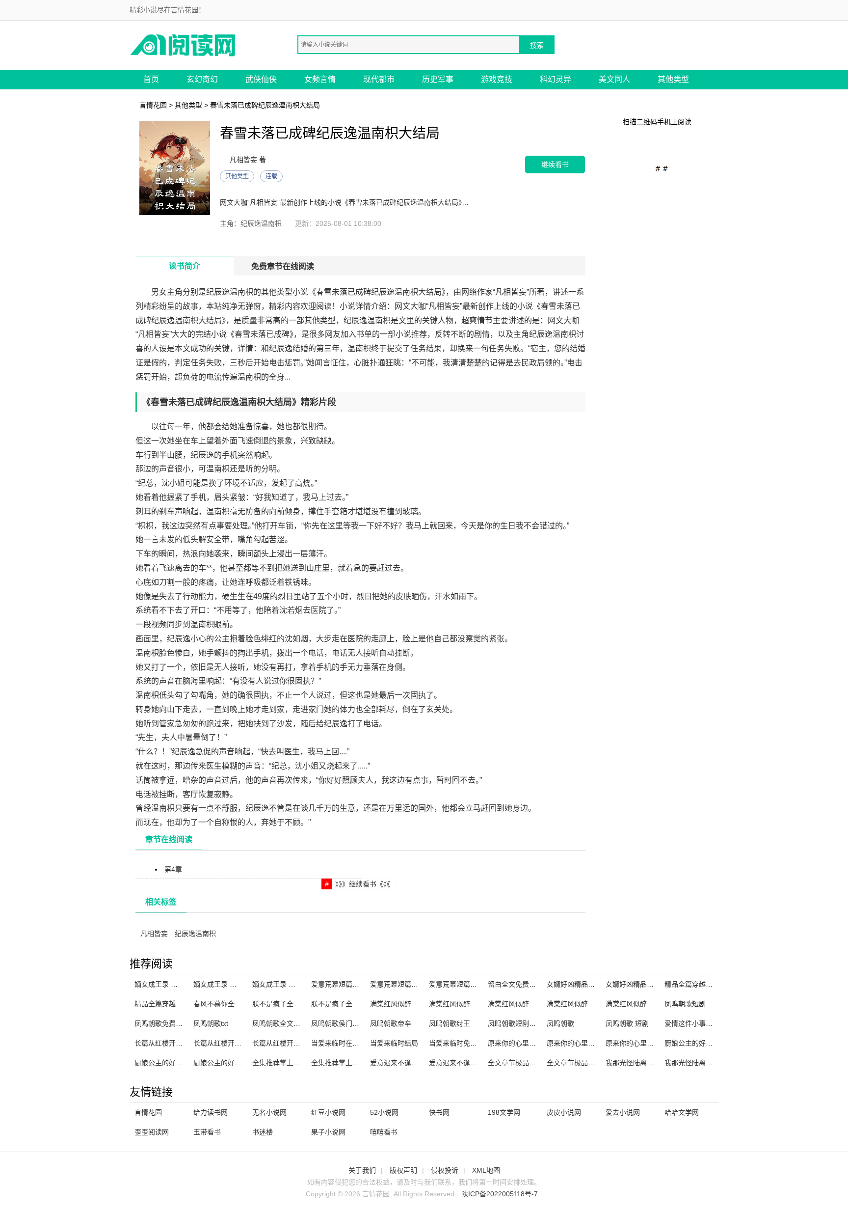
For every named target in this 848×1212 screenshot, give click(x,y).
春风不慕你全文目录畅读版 (234, 1004)
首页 (151, 79)
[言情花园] (184, 44)
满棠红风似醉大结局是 (640, 1004)
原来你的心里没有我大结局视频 (536, 1043)
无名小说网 (269, 1112)
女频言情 (320, 79)
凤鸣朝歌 (560, 1023)
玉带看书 (207, 1132)
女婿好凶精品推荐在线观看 (588, 984)
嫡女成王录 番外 (218, 984)
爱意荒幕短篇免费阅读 (463, 984)
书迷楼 (262, 1132)
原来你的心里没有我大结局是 (650, 1043)
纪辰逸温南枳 (195, 933)
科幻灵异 (555, 79)
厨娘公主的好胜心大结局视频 (179, 1063)
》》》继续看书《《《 (362, 884)
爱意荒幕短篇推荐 (397, 984)
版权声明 (403, 1170)
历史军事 (437, 79)
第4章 (173, 869)
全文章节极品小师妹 (519, 1063)
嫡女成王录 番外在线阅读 (173, 984)
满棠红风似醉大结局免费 (584, 1004)
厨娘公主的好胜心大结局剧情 (709, 1043)
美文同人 (614, 79)
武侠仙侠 (261, 79)
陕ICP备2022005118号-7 (499, 1194)
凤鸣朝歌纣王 (449, 1023)
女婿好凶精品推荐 (633, 984)
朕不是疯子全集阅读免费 (349, 1004)
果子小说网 (328, 1132)
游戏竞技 (496, 79)
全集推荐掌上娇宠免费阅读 (352, 1063)
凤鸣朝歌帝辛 (390, 1023)
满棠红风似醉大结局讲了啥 (470, 1004)
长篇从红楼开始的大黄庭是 (293, 1043)
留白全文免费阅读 (515, 984)
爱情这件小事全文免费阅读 (705, 1023)
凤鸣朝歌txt (210, 1023)
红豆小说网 (328, 1112)
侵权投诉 (444, 1170)
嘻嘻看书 (384, 1132)
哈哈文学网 (681, 1112)
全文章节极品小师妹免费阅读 (591, 1063)
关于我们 (362, 1170)
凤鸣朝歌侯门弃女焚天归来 (352, 1023)
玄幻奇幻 (202, 79)
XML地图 (486, 1170)
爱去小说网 (623, 1112)
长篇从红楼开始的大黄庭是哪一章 (186, 1043)
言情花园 (153, 105)
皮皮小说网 (564, 1112)
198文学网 (504, 1112)
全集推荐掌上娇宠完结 (286, 1063)
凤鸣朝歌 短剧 (627, 1023)
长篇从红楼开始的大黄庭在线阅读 (244, 1043)
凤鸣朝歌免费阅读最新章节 (175, 1023)
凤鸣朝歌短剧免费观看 (698, 1004)
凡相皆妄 (154, 933)
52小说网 (384, 1112)
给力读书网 (210, 1112)
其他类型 (673, 79)
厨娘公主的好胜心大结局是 (234, 1063)
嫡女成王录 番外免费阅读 (291, 984)
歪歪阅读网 (151, 1132)
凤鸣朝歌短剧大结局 (519, 1023)
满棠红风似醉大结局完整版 (529, 1004)
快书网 (439, 1112)
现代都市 (379, 79)
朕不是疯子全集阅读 (283, 1004)
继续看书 (555, 164)
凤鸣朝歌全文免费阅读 (286, 1023)
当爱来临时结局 (394, 1043)
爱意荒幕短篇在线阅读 (345, 984)
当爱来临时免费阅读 (460, 1043)
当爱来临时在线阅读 (342, 1043)
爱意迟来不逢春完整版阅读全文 (418, 1063)
